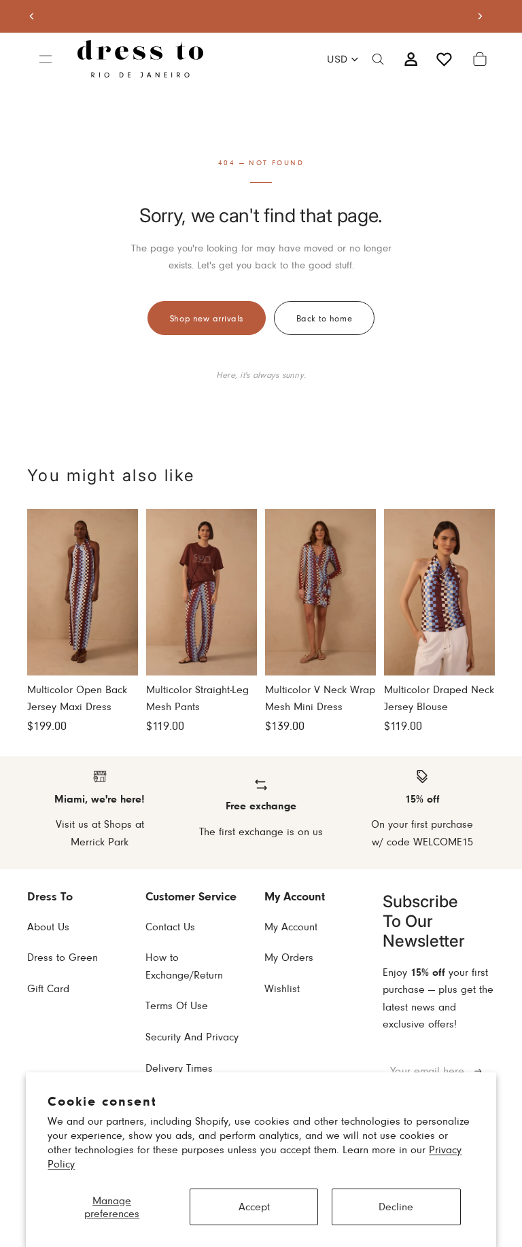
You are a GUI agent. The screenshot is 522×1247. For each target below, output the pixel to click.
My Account (290, 926)
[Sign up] (478, 1071)
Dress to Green (62, 957)
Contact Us (170, 926)
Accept (254, 1206)
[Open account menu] (410, 59)
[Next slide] (480, 16)
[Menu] (45, 59)
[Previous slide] (32, 16)
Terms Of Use (176, 1005)
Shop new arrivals (206, 318)
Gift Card (48, 988)
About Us (48, 926)
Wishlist (282, 988)
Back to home (324, 318)
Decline (396, 1206)
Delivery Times (179, 1067)
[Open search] (378, 59)
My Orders (288, 957)
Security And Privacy (192, 1036)
